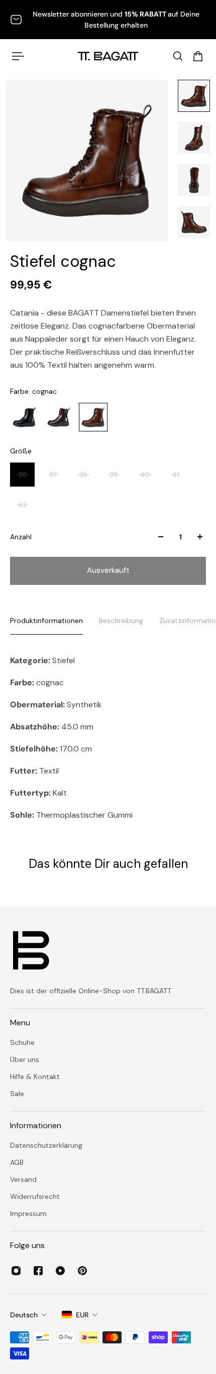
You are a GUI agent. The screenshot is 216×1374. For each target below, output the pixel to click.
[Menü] (18, 56)
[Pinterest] (82, 1271)
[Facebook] (38, 1271)
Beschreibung (121, 620)
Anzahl (21, 536)
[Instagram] (16, 1271)
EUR (82, 1314)
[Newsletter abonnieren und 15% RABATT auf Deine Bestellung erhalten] (108, 20)
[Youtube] (60, 1271)
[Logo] (108, 56)
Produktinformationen (46, 620)
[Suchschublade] (178, 56)
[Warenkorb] (198, 56)
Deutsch (24, 1314)
